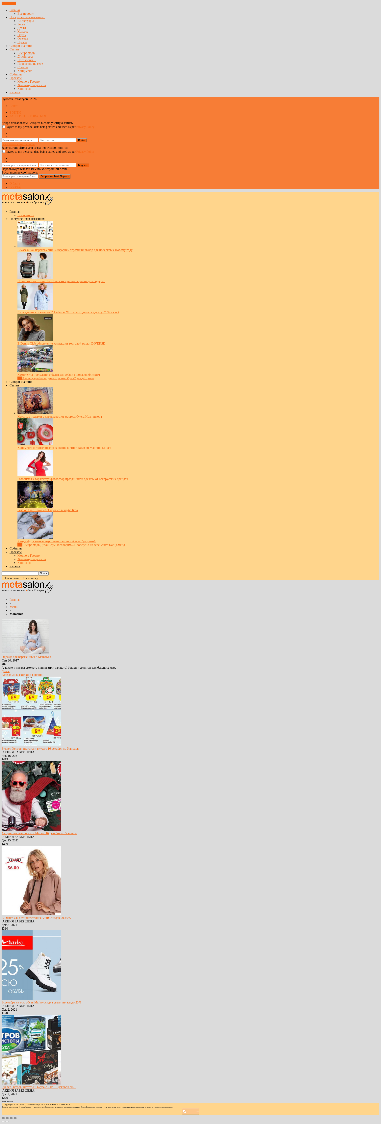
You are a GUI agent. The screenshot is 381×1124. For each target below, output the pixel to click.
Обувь (21, 35)
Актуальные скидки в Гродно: (22, 674)
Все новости (25, 13)
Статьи (14, 49)
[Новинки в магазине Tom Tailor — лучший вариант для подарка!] (35, 277)
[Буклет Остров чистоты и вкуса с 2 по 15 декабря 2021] (31, 1083)
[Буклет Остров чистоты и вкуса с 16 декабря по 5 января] (31, 745)
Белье (21, 24)
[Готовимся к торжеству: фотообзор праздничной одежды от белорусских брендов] (35, 475)
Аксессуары (25, 20)
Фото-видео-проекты (31, 85)
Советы (22, 67)
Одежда (22, 38)
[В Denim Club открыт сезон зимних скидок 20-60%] (31, 914)
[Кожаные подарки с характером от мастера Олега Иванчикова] (35, 413)
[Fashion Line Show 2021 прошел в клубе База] (35, 506)
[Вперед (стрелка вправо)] (7, 1121)
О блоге (15, 183)
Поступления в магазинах (27, 17)
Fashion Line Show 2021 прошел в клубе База (47, 510)
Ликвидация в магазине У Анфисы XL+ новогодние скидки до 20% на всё (68, 312)
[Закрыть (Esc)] (3, 1118)
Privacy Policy (85, 126)
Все (19, 378)
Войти (14, 105)
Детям (21, 28)
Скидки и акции (21, 45)
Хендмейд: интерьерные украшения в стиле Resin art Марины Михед (64, 447)
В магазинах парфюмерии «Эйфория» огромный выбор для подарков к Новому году (75, 250)
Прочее (22, 42)
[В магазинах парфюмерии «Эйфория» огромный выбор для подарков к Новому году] (35, 246)
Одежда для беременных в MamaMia (26, 657)
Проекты (16, 78)
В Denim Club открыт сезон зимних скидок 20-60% (36, 917)
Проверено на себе (30, 63)
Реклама (15, 187)
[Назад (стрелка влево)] (3, 1121)
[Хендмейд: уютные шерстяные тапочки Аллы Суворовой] (35, 537)
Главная (15, 10)
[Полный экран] (11, 1118)
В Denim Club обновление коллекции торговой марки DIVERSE (61, 343)
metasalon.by (39, 1107)
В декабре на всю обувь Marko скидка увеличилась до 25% (41, 1002)
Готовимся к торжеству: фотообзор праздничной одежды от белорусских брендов (72, 479)
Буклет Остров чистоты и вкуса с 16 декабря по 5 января (40, 748)
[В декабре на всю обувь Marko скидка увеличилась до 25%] (31, 998)
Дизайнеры (25, 56)
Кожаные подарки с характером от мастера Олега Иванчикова (59, 416)
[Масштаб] (15, 1118)
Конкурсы (24, 88)
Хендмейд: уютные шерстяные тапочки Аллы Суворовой (56, 541)
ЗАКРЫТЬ (9, 3)
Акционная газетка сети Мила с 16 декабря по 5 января (39, 833)
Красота (22, 31)
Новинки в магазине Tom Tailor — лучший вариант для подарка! (61, 281)
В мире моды (26, 53)
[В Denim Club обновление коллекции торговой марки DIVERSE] (35, 340)
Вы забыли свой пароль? (18, 144)
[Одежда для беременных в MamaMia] (25, 653)
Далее (6, 671)
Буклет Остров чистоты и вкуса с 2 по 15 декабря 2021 (39, 1087)
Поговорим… (26, 60)
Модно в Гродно (28, 81)
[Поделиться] (7, 1118)
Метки (14, 606)
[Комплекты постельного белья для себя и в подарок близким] (35, 371)
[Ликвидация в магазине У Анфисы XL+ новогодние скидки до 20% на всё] (35, 308)
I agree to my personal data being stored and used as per (50, 126)
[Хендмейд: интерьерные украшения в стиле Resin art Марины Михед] (35, 444)
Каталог (15, 92)
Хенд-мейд (24, 70)
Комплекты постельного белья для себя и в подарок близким (58, 374)
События (16, 74)
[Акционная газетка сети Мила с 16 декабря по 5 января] (31, 829)
